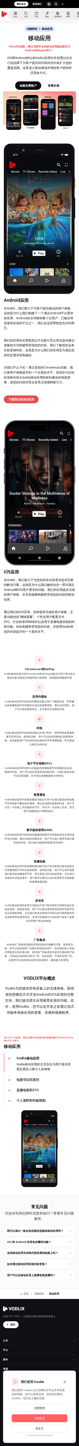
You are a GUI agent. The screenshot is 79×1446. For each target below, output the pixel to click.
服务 (5, 1287)
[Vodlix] (4, 14)
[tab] (39, 1058)
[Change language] (49, 4)
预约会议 (21, 4)
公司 (5, 1268)
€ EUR (46, 1367)
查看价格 (53, 85)
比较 (5, 1306)
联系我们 (37, 4)
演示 (12, 1252)
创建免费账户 (28, 85)
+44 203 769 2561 (45, 1332)
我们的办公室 (10, 1360)
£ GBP (33, 1367)
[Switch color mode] (55, 4)
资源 (5, 1296)
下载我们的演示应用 (23, 400)
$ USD (19, 1367)
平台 (5, 1278)
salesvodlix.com (17, 1332)
